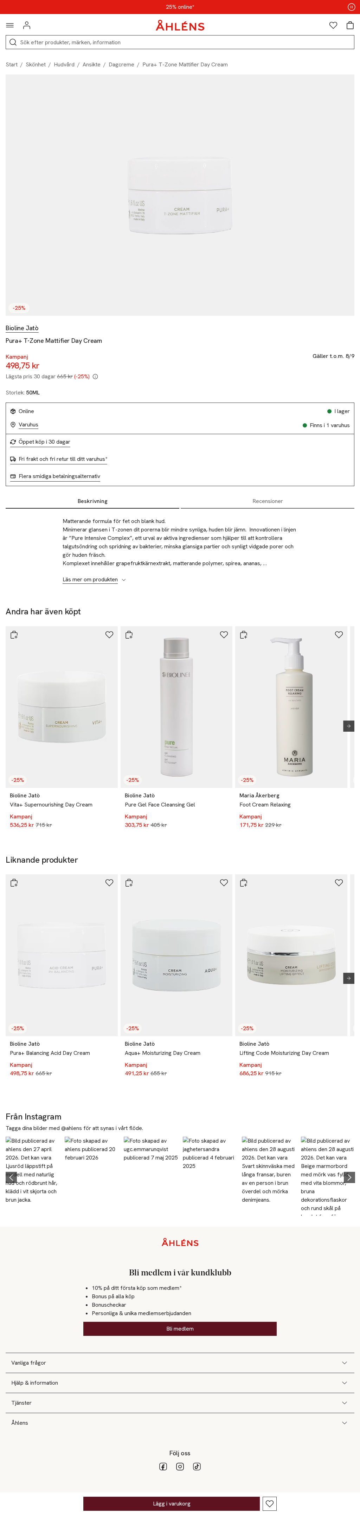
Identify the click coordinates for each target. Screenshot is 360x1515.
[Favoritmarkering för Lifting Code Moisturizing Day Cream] (338, 882)
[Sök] (13, 42)
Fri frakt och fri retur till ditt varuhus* (63, 459)
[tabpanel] (180, 547)
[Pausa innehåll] (352, 7)
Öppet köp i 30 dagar (44, 441)
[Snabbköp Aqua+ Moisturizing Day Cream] (129, 882)
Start (12, 64)
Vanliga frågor (28, 1362)
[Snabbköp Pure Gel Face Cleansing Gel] (129, 634)
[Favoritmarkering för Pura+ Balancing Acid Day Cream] (109, 882)
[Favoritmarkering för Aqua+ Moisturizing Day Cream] (224, 882)
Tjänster (21, 1402)
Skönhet (36, 64)
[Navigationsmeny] (10, 25)
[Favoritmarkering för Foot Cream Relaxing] (338, 634)
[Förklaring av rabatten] (95, 376)
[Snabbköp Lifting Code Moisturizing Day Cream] (243, 882)
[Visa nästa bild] (346, 726)
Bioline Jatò (22, 328)
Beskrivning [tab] (93, 501)
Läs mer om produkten (90, 579)
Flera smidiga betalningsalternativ (59, 476)
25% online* (180, 7)
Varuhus (28, 424)
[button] (33, 1176)
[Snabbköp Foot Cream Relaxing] (243, 634)
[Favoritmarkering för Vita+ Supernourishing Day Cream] (109, 634)
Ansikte (92, 64)
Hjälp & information (34, 1382)
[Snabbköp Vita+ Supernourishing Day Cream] (14, 634)
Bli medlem (180, 1328)
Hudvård (64, 64)
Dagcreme (121, 64)
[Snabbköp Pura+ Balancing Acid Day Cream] (14, 882)
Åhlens (19, 1422)
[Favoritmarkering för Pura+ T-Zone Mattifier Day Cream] (270, 1504)
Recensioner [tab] (267, 501)
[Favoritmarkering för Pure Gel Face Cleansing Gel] (224, 634)
